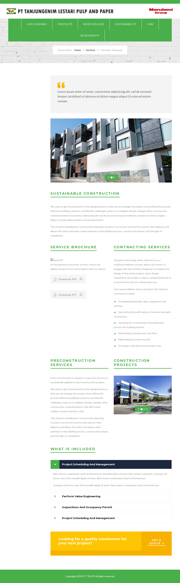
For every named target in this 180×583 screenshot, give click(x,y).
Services (90, 49)
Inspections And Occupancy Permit (87, 507)
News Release (93, 24)
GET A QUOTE (155, 542)
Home (77, 49)
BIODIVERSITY (90, 35)
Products (65, 24)
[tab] (111, 464)
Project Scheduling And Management (88, 464)
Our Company (37, 24)
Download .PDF (67, 279)
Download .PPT (67, 294)
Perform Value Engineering (81, 496)
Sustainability (125, 24)
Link (150, 24)
